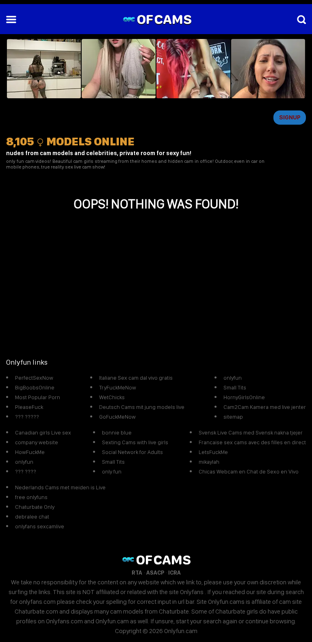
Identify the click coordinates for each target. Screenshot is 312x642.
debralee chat (32, 516)
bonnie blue (117, 432)
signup (290, 117)
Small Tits (234, 387)
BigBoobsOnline (34, 387)
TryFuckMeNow (117, 387)
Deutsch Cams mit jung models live (141, 407)
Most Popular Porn (37, 397)
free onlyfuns (31, 497)
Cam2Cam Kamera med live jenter (264, 407)
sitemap (233, 416)
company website (36, 442)
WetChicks (112, 397)
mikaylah (209, 461)
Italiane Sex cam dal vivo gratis (136, 377)
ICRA (174, 572)
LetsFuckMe (213, 452)
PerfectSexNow (34, 377)
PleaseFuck (29, 407)
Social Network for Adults (132, 452)
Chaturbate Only (34, 507)
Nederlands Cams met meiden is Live (60, 487)
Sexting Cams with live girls (135, 442)
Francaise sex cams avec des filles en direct (252, 442)
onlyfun (232, 377)
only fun (111, 471)
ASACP (155, 572)
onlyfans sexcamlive (39, 526)
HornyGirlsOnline (244, 397)
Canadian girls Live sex (43, 432)
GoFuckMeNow (117, 416)
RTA (137, 572)
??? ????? (27, 416)
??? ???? (25, 471)
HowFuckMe (30, 452)
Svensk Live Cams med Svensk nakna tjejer (251, 432)
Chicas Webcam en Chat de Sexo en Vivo (249, 471)
